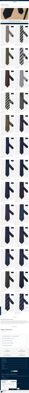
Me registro (4, 378)
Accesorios (3, 365)
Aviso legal (15, 391)
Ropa (2, 363)
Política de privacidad (19, 391)
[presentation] (0, 0)
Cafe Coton (14, 2)
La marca (3, 367)
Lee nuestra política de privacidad (5, 386)
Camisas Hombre (4, 360)
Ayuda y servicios (4, 358)
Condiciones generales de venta (25, 391)
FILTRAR (2, 23)
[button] (1, 392)
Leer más (15, 326)
